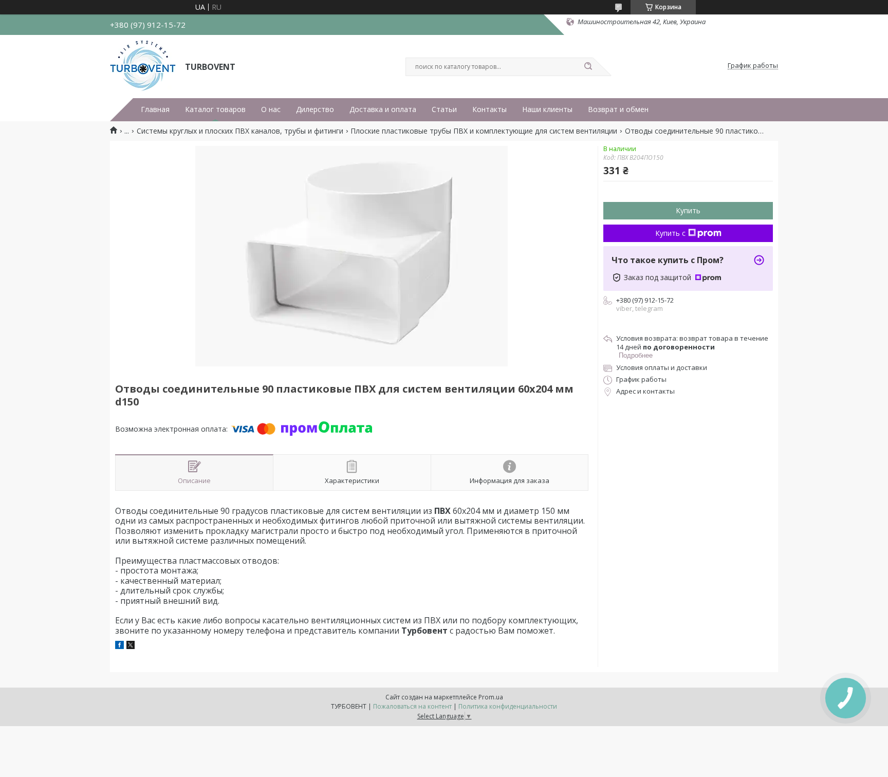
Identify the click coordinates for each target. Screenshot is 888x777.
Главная (155, 109)
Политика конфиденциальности (507, 706)
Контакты (489, 109)
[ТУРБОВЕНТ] (143, 65)
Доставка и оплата (382, 109)
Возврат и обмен (618, 109)
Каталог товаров (215, 109)
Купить (688, 210)
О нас (271, 109)
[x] (130, 646)
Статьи (444, 109)
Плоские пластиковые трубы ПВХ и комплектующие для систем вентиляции (483, 131)
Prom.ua (490, 697)
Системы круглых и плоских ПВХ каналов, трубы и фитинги (240, 131)
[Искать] (588, 67)
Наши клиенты (547, 109)
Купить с (670, 233)
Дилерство (315, 109)
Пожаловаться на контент (412, 706)
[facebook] (119, 646)
